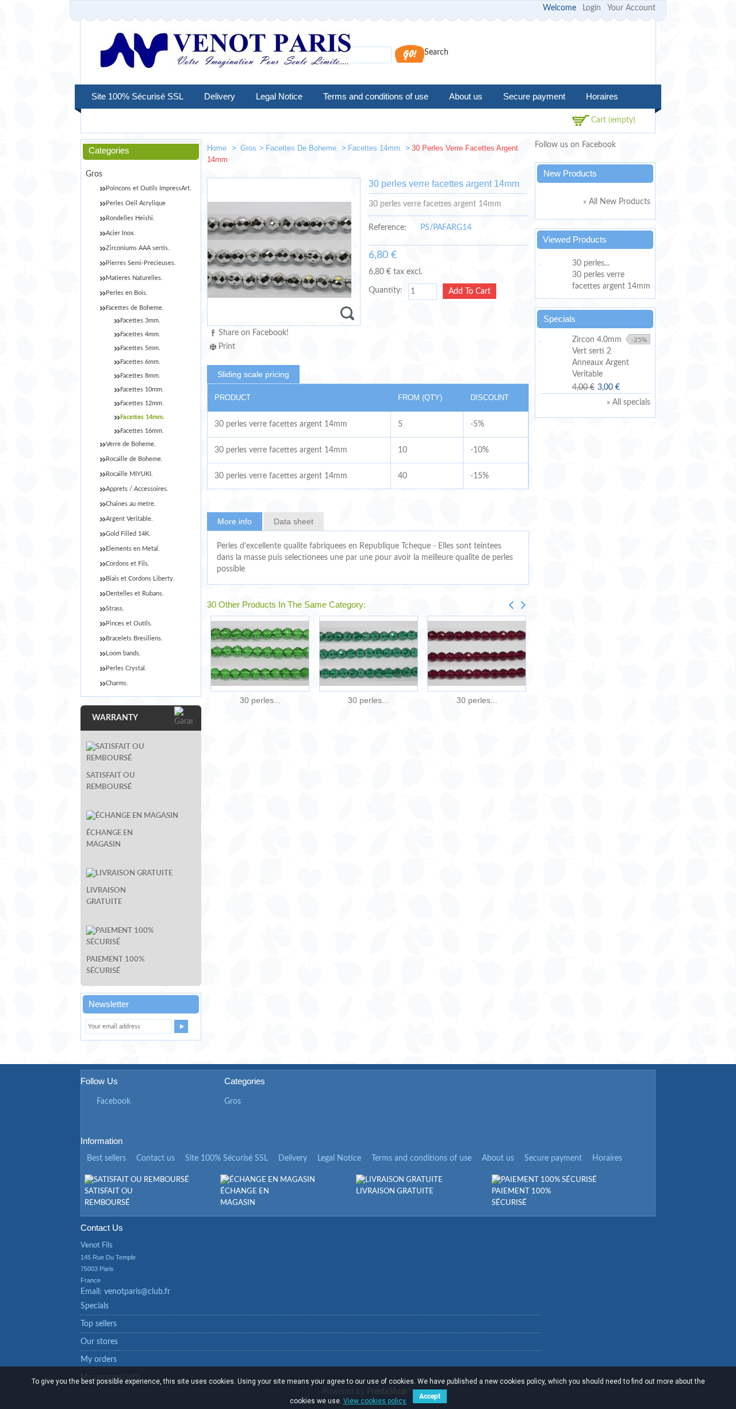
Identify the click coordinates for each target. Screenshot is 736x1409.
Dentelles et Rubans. (135, 593)
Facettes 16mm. (142, 431)
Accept (429, 1396)
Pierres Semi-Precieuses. (141, 263)
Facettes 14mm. (375, 148)
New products (570, 173)
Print (226, 347)
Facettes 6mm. (140, 362)
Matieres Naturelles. (134, 278)
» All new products (616, 202)
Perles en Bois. (127, 293)
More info (234, 521)
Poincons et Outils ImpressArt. (148, 188)
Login (591, 8)
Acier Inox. (120, 233)
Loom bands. (123, 653)
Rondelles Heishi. (130, 218)
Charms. (117, 683)
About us (465, 96)
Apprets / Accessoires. (137, 489)
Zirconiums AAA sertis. (138, 248)
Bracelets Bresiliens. (134, 638)
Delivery (219, 96)
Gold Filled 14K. (128, 534)
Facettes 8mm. (140, 376)
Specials (559, 319)
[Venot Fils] (225, 52)
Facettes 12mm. (142, 403)
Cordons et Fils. (128, 563)
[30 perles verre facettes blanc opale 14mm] (515, 150)
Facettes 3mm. (140, 320)
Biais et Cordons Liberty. (140, 578)
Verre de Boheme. (131, 444)
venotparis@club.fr (137, 1292)
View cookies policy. (375, 1401)
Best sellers (106, 1158)
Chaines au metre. (131, 504)
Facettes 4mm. (140, 334)
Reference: (388, 228)
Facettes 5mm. (140, 348)
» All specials (628, 402)
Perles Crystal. (126, 668)
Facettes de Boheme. (302, 148)
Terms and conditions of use (375, 96)
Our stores (99, 1342)
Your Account (631, 8)
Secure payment (534, 96)
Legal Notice (279, 96)
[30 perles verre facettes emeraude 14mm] (260, 654)
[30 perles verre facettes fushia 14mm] (476, 654)
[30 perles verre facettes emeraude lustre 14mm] (368, 654)
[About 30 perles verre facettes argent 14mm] (554, 263)
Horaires (602, 96)
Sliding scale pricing (253, 374)
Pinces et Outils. (129, 623)
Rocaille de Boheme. (134, 459)
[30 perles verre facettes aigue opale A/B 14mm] (480, 150)
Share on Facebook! (253, 333)
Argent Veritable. (129, 519)
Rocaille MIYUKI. (129, 474)
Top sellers (98, 1324)
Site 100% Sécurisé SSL (137, 96)
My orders (98, 1360)
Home (218, 148)
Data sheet (293, 521)
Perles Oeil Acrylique (136, 203)
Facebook (114, 1101)
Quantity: (385, 290)
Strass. (115, 608)
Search (436, 52)
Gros (248, 148)
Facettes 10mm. (142, 389)
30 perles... (260, 700)
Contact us (155, 1158)
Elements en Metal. (133, 549)
